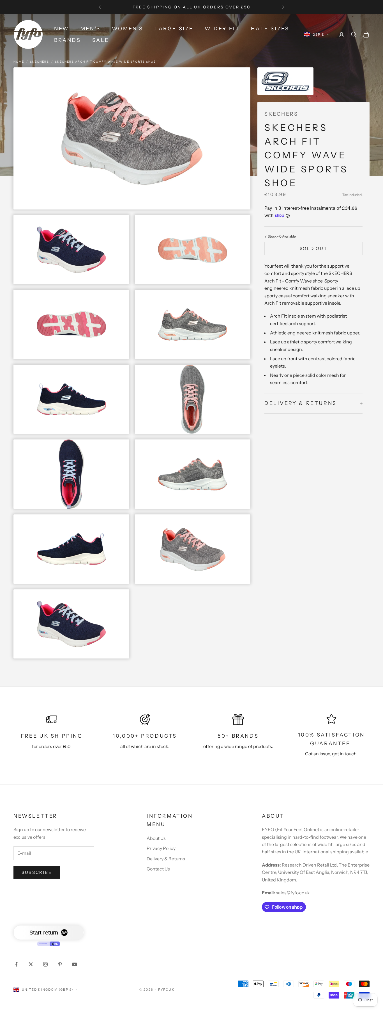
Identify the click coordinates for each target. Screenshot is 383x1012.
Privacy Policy (161, 848)
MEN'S (90, 29)
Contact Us (158, 869)
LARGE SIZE (173, 29)
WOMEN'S (127, 29)
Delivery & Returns (166, 858)
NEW (61, 29)
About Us (156, 838)
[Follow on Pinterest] (60, 964)
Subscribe (37, 872)
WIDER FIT (222, 29)
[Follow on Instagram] (45, 964)
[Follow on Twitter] (31, 964)
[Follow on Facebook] (16, 964)
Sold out (313, 248)
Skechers (39, 61)
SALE (100, 40)
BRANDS (67, 40)
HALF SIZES (270, 29)
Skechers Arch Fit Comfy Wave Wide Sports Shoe (105, 61)
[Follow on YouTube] (74, 964)
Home (18, 61)
